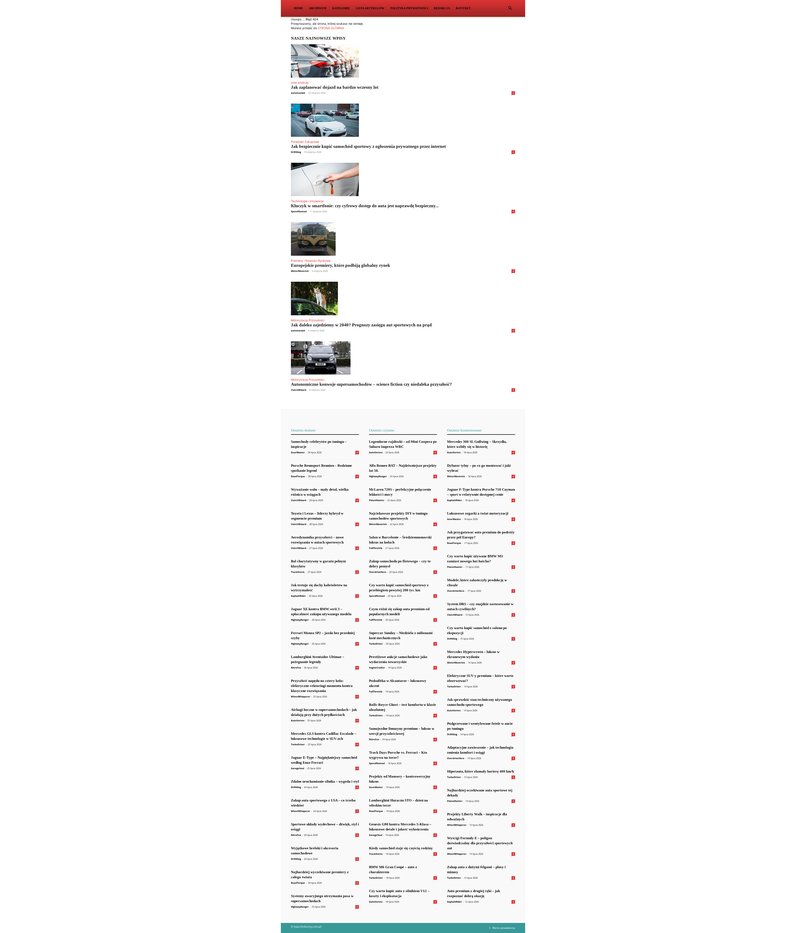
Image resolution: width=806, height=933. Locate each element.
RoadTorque (298, 476)
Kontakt (463, 8)
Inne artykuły (300, 82)
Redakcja (442, 8)
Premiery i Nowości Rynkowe (311, 260)
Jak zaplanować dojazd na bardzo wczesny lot (334, 87)
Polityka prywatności (409, 8)
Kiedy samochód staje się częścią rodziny (401, 848)
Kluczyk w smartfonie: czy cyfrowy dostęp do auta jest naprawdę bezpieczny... (365, 205)
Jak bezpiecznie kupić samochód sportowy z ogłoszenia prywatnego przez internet (368, 146)
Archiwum (317, 8)
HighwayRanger (300, 619)
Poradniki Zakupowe (305, 141)
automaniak (298, 92)
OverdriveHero (377, 571)
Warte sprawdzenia (503, 928)
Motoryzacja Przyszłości (307, 320)
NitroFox (296, 667)
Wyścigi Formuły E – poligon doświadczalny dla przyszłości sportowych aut (480, 843)
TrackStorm (298, 571)
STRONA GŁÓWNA (331, 28)
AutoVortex (297, 720)
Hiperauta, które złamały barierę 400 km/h (480, 771)
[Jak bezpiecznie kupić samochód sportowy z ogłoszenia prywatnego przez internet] (403, 120)
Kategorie (341, 8)
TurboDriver (298, 744)
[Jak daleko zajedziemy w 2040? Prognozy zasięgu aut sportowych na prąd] (403, 298)
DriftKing (296, 152)
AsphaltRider (298, 595)
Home (298, 8)
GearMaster (298, 452)
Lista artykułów (370, 8)
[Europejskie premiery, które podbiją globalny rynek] (403, 239)
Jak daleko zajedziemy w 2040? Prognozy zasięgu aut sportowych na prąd (361, 324)
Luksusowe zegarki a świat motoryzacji (477, 513)
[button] (510, 9)
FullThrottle (375, 548)
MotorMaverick (300, 270)
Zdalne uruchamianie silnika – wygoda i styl (325, 781)
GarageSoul (297, 768)
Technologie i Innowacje (307, 201)
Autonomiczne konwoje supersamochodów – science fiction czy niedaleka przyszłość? (371, 384)
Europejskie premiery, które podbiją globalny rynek (340, 265)
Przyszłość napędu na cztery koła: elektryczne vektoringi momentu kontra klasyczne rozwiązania (322, 686)
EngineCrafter (377, 667)
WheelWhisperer (300, 696)
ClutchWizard (298, 389)
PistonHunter (376, 500)
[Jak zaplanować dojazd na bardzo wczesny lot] (403, 61)
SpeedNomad (299, 211)
